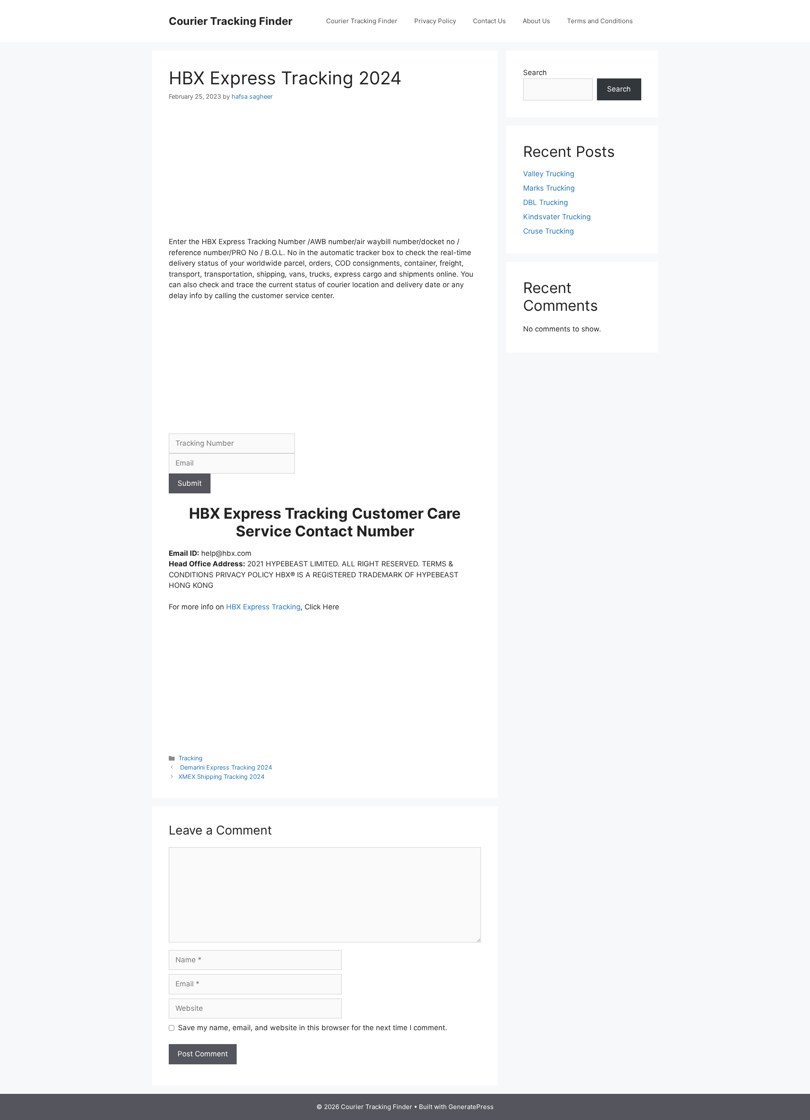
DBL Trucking (545, 202)
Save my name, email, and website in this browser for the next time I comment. (312, 1027)
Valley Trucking (548, 174)
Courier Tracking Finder (230, 21)
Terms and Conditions (600, 21)
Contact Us (489, 21)
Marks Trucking (549, 188)
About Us (536, 21)
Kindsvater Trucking (557, 217)
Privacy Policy (435, 21)
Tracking (190, 758)
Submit (190, 483)
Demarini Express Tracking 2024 (225, 767)
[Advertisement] (325, 174)
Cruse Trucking (548, 231)
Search (535, 72)
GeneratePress (471, 1107)
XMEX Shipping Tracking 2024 (221, 776)
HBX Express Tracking (263, 607)
